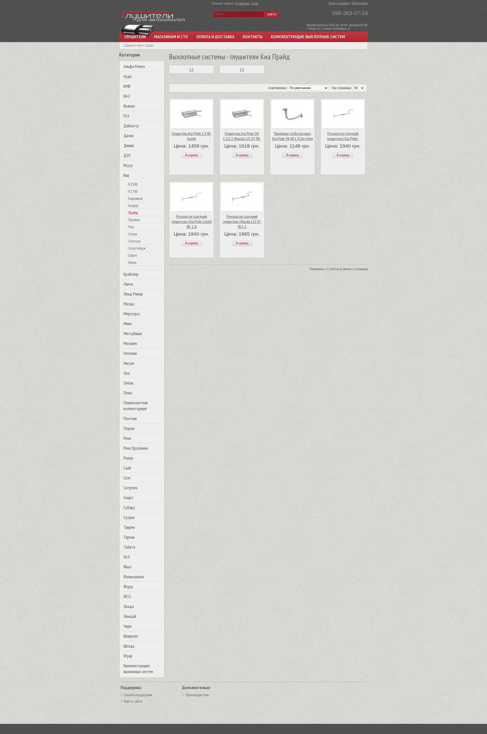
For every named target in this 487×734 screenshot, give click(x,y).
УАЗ (127, 557)
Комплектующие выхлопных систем (308, 37)
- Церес (132, 255)
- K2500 (132, 184)
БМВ (127, 86)
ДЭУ (127, 155)
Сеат (127, 478)
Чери (127, 626)
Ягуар (128, 656)
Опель (128, 383)
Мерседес (132, 314)
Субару (129, 507)
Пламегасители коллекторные (136, 405)
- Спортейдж (136, 248)
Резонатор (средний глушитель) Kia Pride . (343, 136)
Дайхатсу (131, 126)
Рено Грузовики (136, 448)
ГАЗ (126, 116)
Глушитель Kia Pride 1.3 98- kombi (192, 136)
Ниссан (129, 363)
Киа (126, 175)
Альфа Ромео (134, 66)
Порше (129, 428)
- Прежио (133, 219)
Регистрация (360, 3)
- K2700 (132, 191)
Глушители (135, 37)
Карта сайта (133, 701)
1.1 (191, 69)
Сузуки (129, 517)
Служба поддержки (138, 694)
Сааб (127, 468)
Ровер (128, 458)
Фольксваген (134, 577)
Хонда (129, 606)
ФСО (127, 596)
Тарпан (129, 537)
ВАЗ (127, 96)
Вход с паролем (339, 3)
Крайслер (131, 274)
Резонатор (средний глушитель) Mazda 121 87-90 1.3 (242, 221)
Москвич (130, 343)
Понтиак (130, 418)
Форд (128, 586)
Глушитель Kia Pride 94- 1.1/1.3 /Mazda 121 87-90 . (242, 136)
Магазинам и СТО (171, 37)
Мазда (129, 304)
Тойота (129, 547)
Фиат (128, 567)
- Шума (131, 262)
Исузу (128, 165)
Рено (127, 438)
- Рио (130, 226)
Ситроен (130, 488)
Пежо (128, 393)
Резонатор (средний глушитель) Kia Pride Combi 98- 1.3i (191, 221)
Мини (128, 323)
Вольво (129, 106)
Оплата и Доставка (215, 37)
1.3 (242, 69)
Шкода (129, 646)
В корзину (191, 155)
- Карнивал (135, 198)
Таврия (129, 527)
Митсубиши (133, 333)
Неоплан (130, 353)
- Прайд (132, 212)
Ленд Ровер (133, 294)
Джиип (129, 145)
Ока (127, 373)
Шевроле (131, 636)
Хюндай (130, 616)
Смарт (129, 497)
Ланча (128, 284)
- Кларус (133, 205)
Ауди (128, 76)
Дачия (128, 135)
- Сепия (132, 233)
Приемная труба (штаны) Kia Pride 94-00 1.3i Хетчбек (292, 136)
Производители (197, 694)
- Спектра (134, 240)
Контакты (253, 37)
